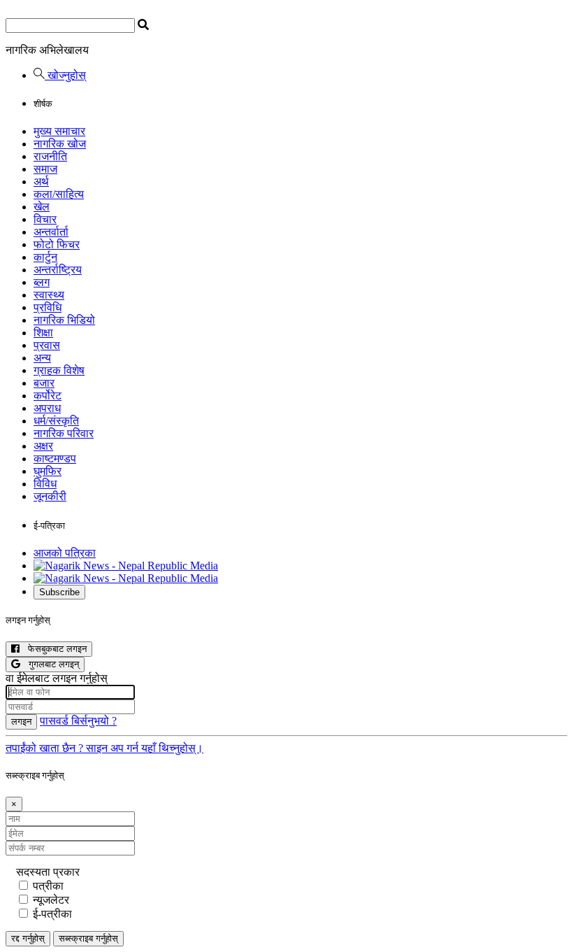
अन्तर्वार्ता (51, 232)
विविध (45, 484)
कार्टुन (45, 257)
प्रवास (47, 345)
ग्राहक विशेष (59, 370)
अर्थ (41, 181)
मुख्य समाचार (59, 131)
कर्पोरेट (47, 396)
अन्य (42, 358)
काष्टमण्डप (55, 458)
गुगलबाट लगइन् (49, 664)
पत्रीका (48, 886)
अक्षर (43, 446)
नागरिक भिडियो (64, 320)
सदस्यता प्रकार (48, 872)
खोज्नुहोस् (65, 75)
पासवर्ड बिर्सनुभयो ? (78, 721)
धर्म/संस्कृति (56, 421)
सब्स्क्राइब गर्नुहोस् (88, 938)
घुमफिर (47, 471)
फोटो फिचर (57, 244)
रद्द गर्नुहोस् (28, 938)
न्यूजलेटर (51, 900)
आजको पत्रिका (65, 553)
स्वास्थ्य (49, 295)
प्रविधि (47, 307)
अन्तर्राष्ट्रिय (58, 270)
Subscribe (59, 592)
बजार (44, 383)
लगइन (21, 721)
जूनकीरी (50, 496)
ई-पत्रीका (52, 914)
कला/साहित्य (59, 194)
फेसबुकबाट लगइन (53, 649)
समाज (45, 169)
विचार (45, 219)
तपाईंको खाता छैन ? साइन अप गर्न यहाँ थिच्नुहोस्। (104, 748)
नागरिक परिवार (64, 433)
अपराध (47, 408)
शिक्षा (43, 333)
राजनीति (50, 156)
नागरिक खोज (60, 144)
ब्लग (42, 282)
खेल (42, 207)
